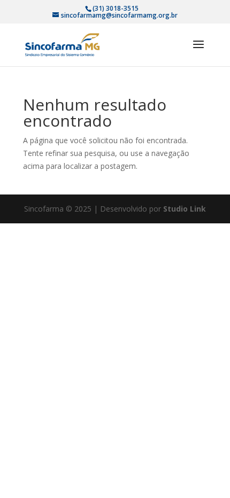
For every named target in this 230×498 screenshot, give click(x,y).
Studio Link (184, 209)
